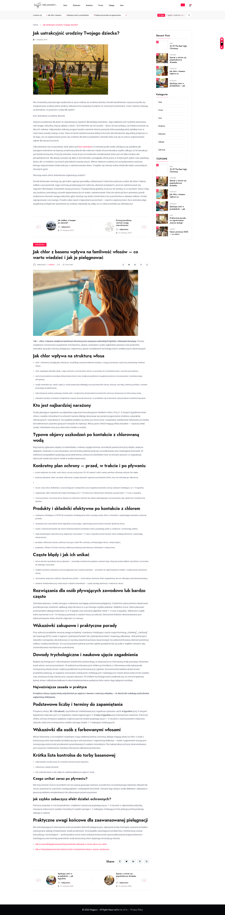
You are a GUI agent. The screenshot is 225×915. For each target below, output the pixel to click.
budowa (177, 15)
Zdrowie (173, 55)
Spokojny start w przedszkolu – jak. (177, 84)
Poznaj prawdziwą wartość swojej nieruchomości (123, 223)
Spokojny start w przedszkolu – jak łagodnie (65, 876)
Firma (100, 5)
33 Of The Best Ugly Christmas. (178, 47)
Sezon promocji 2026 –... (125, 15)
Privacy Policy (136, 909)
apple (170, 15)
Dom (65, 5)
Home (36, 25)
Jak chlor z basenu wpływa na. (177, 72)
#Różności (40, 245)
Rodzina (89, 5)
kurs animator (85, 146)
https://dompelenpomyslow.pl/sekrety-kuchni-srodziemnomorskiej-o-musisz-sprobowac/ (72, 849)
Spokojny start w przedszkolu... (67, 15)
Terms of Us (122, 909)
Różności (76, 5)
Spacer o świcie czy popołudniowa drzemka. (178, 60)
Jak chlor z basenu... (44, 15)
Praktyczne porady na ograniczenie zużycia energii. (178, 220)
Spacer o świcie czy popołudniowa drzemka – (126, 876)
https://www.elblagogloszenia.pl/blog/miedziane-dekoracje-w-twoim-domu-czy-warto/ (71, 844)
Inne (121, 5)
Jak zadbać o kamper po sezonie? (67, 221)
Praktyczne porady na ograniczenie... (97, 15)
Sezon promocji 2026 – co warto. (179, 233)
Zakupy (111, 5)
